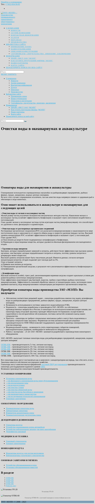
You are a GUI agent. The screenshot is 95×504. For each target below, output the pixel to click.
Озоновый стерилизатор (16, 441)
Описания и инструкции (21, 101)
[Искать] (25, 121)
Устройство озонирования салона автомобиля (25, 427)
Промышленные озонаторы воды (20, 408)
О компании (11, 78)
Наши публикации (19, 99)
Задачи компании (18, 83)
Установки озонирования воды (19, 379)
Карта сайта (16, 114)
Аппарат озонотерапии (15, 443)
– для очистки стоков (15, 387)
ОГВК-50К (5, 353)
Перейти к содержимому (11, 2)
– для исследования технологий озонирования (25, 396)
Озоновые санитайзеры (16, 399)
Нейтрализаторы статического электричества (25, 455)
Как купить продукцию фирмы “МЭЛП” (28, 110)
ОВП (42, 367)
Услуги (14, 87)
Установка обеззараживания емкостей (22, 467)
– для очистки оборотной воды (19, 390)
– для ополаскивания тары (17, 383)
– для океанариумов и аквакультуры (21, 394)
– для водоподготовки (15, 385)
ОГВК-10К (5, 347)
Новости (14, 81)
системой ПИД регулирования (54, 364)
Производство (17, 92)
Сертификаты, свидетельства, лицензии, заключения (33, 103)
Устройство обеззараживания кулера (21, 465)
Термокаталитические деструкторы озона (23, 415)
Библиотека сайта (13, 94)
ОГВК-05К (5, 345)
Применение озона (19, 96)
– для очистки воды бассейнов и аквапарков (24, 392)
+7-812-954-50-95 (12, 4)
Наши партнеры (17, 112)
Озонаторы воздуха (14, 425)
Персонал (15, 90)
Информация (11, 105)
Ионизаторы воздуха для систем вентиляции (25, 453)
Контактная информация (21, 85)
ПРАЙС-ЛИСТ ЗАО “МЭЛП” (23, 107)
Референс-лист (11, 486)
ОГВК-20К (5, 349)
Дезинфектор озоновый (16, 432)
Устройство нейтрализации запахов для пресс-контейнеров (31, 429)
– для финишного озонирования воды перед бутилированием (32, 381)
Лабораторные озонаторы (17, 411)
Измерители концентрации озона (20, 413)
